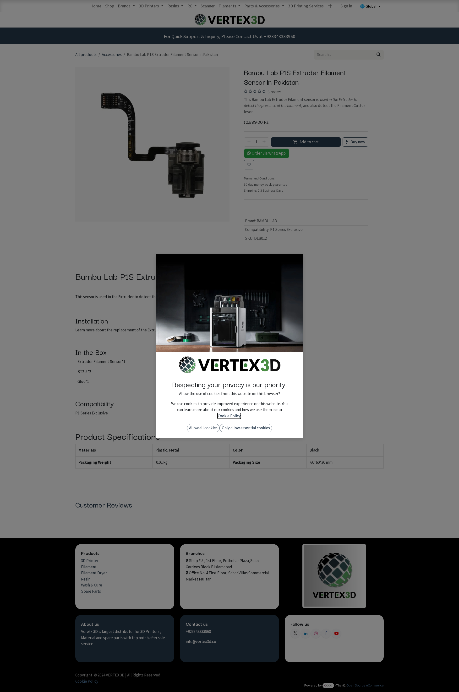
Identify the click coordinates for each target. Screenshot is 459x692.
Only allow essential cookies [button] (246, 427)
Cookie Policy (229, 416)
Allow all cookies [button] (203, 427)
